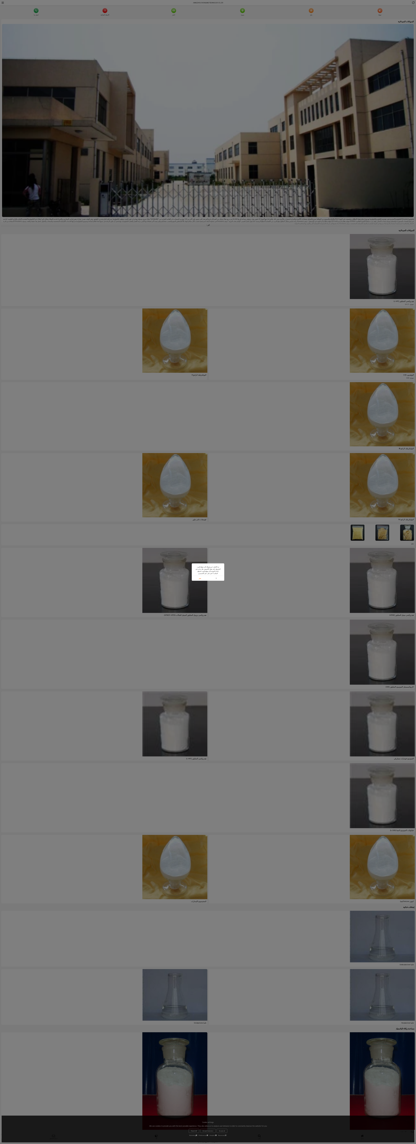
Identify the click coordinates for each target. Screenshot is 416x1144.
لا (216, 578)
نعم (200, 578)
